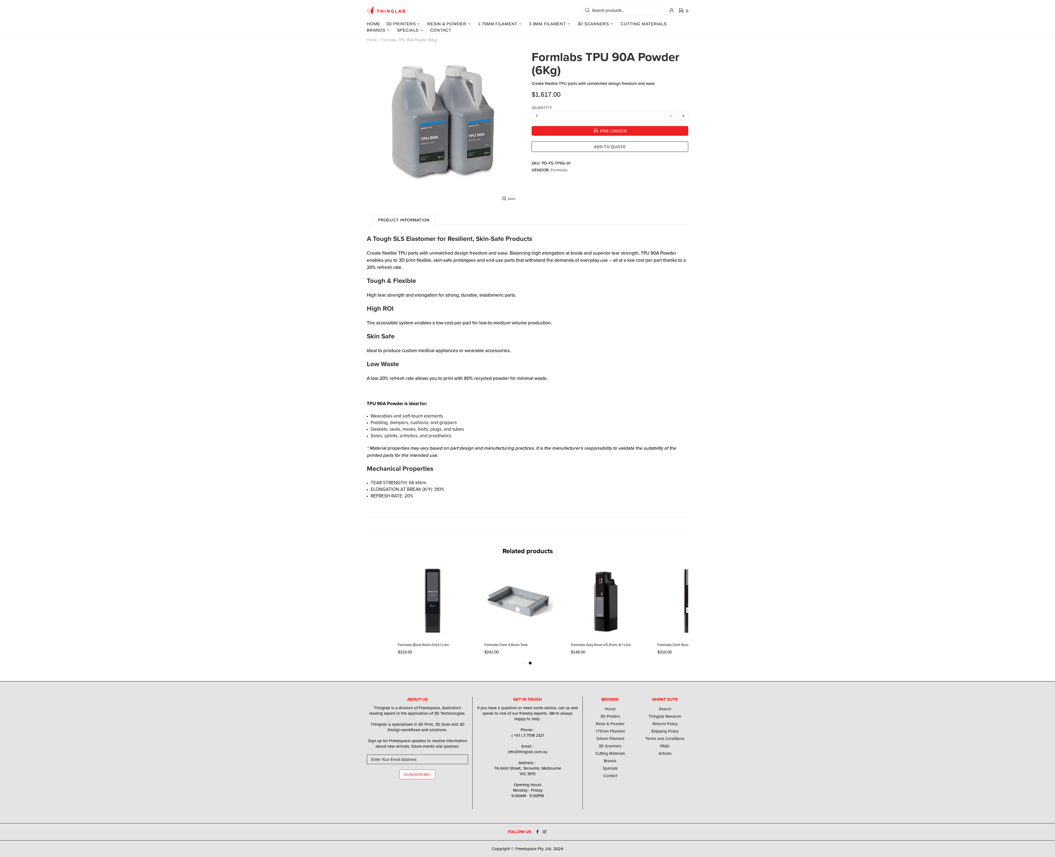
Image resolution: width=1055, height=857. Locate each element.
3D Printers (610, 716)
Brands (610, 761)
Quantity (542, 107)
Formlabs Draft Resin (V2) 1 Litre (681, 644)
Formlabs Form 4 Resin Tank (506, 644)
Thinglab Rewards (665, 716)
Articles (665, 753)
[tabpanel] (606, 612)
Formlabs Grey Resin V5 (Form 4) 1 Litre (601, 644)
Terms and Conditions (664, 738)
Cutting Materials (610, 753)
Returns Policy (665, 724)
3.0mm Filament (610, 738)
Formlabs (559, 170)
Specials (610, 768)
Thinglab (386, 10)
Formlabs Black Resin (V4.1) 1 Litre (423, 644)
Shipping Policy (665, 731)
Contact (610, 775)
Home (372, 40)
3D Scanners (610, 746)
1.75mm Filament (610, 731)
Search (665, 709)
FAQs (665, 746)
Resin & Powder (610, 724)
